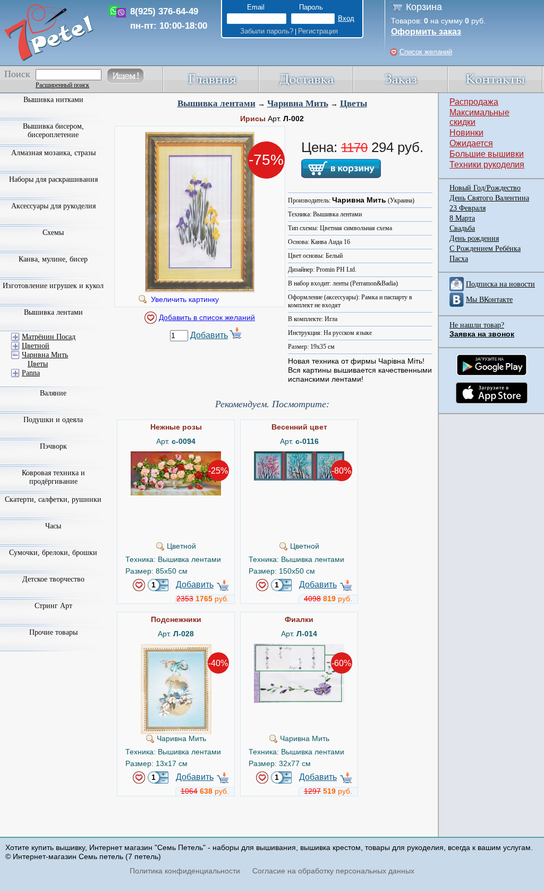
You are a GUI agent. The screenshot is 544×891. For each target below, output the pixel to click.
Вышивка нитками (53, 100)
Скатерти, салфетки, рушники (53, 499)
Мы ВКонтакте (489, 300)
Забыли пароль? (266, 31)
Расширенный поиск (62, 85)
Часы (53, 526)
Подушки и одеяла (53, 420)
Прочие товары (53, 632)
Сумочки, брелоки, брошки (53, 553)
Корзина (424, 7)
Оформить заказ (426, 31)
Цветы (353, 103)
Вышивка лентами (216, 103)
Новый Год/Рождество (485, 188)
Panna (31, 373)
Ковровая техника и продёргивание (53, 477)
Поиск (17, 74)
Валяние (53, 393)
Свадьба (462, 228)
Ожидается (471, 143)
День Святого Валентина (489, 198)
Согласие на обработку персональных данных (333, 871)
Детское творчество (53, 579)
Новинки (466, 132)
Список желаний (426, 52)
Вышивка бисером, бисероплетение (53, 130)
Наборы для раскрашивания (53, 179)
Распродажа (473, 101)
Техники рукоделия (486, 164)
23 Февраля (467, 208)
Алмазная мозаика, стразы (53, 153)
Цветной (35, 346)
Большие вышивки (486, 153)
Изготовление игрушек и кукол (53, 286)
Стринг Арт (53, 606)
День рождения (474, 238)
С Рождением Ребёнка (485, 249)
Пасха (458, 259)
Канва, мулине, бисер (53, 259)
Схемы (53, 233)
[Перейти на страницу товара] (176, 455)
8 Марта (462, 218)
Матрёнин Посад (48, 337)
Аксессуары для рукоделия (53, 206)
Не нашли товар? (476, 325)
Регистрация (318, 31)
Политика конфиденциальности (185, 871)
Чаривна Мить (297, 103)
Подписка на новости (500, 284)
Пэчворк (53, 446)
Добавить (209, 335)
